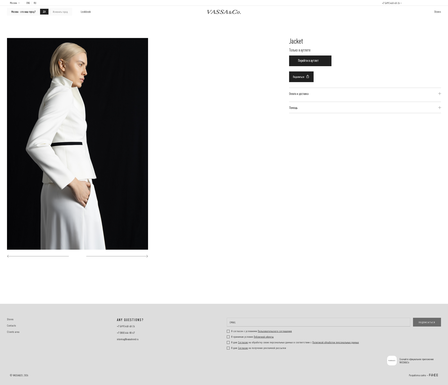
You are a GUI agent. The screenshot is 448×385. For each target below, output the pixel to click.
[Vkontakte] (236, 361)
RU (35, 3)
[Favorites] (419, 2)
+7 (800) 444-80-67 (126, 332)
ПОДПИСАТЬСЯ (427, 322)
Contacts (11, 325)
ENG (28, 3)
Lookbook (86, 11)
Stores (437, 11)
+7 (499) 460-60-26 (391, 3)
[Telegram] (262, 361)
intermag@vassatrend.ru (127, 339)
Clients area (13, 331)
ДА (44, 11)
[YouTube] (249, 361)
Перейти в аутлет (308, 60)
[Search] (408, 2)
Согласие (243, 342)
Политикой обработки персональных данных (335, 342)
